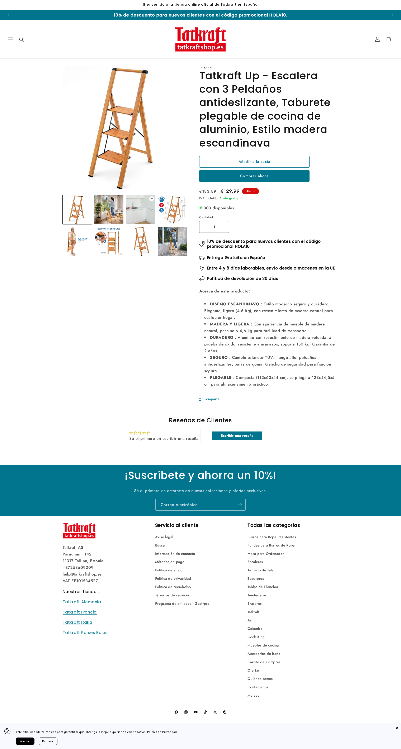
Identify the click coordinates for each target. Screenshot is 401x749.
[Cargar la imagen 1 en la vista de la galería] (77, 209)
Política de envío (169, 570)
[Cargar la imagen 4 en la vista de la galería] (77, 241)
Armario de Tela (260, 570)
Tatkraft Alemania (82, 602)
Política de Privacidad (162, 732)
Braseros (254, 603)
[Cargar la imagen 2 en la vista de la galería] (109, 209)
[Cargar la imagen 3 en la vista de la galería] (172, 209)
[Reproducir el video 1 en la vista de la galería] (140, 209)
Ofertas (253, 670)
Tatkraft (253, 611)
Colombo (254, 628)
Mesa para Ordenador (265, 553)
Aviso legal (164, 536)
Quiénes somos (260, 678)
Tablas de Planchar (262, 586)
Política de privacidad (173, 578)
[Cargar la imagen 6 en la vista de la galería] (140, 241)
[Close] (397, 728)
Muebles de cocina (263, 645)
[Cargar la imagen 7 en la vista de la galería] (172, 241)
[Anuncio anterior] (8, 15)
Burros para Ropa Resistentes (271, 536)
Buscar (160, 545)
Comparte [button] (211, 398)
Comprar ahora (254, 176)
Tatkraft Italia (77, 622)
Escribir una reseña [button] (237, 435)
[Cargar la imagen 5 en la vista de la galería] (109, 241)
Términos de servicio (172, 595)
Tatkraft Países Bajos (85, 632)
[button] (10, 39)
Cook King (256, 636)
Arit (250, 620)
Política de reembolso (173, 586)
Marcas (253, 695)
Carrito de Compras (263, 661)
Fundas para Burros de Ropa (271, 545)
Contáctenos (257, 687)
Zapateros (255, 578)
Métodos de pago (169, 561)
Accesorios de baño (263, 653)
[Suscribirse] (239, 505)
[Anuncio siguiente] (392, 15)
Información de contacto (175, 553)
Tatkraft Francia (80, 612)
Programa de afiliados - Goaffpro (182, 603)
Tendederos (256, 595)
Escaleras (255, 561)
